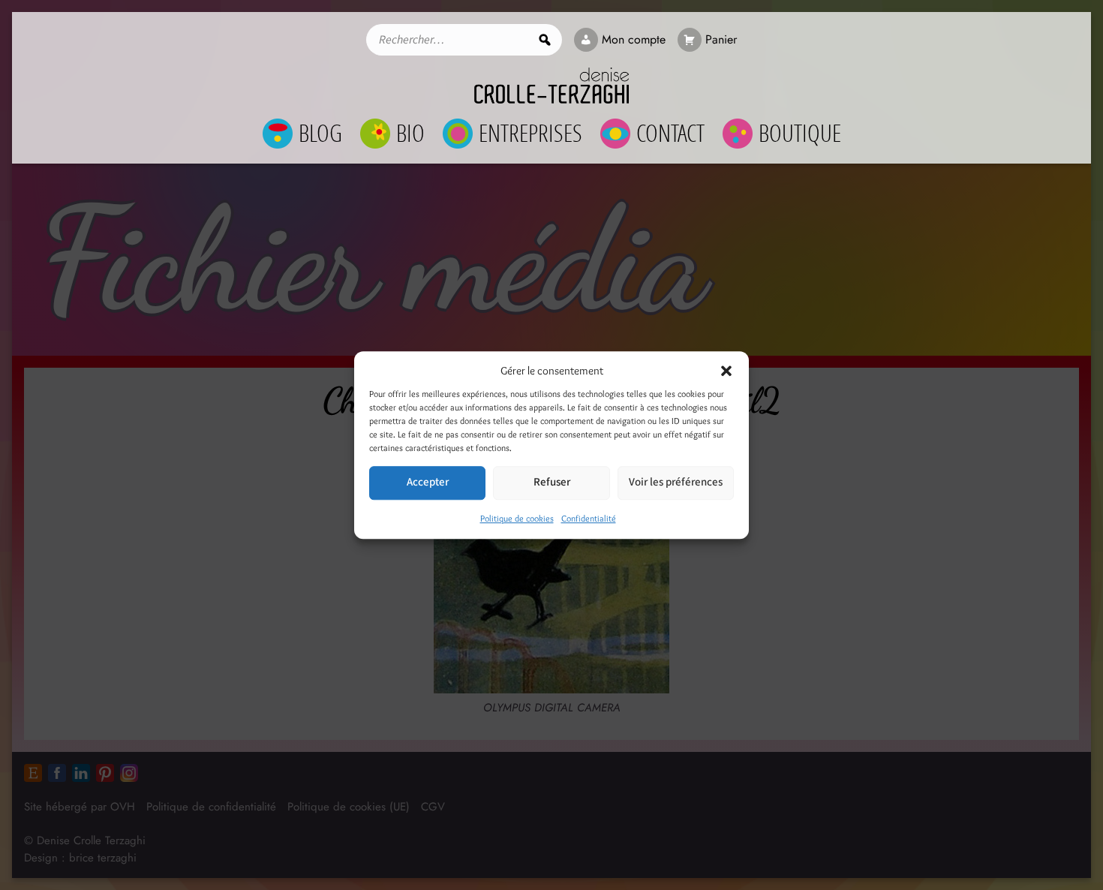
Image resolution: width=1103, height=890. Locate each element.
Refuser (551, 482)
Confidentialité (588, 518)
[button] (726, 371)
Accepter (428, 482)
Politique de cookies (517, 518)
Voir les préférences (676, 482)
